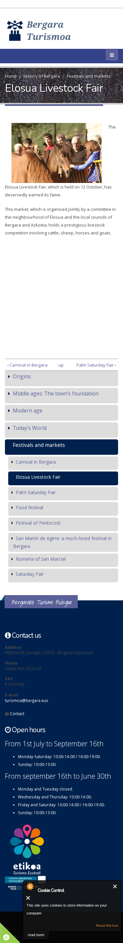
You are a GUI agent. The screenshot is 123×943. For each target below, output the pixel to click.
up (60, 365)
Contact (17, 713)
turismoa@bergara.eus (26, 700)
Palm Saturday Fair (36, 492)
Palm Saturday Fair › (96, 365)
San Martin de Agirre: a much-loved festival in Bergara (62, 542)
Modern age (27, 410)
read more (36, 935)
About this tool (107, 925)
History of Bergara (42, 76)
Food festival (29, 507)
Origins (22, 376)
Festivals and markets (89, 76)
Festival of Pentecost (38, 523)
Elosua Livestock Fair (38, 477)
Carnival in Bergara (36, 462)
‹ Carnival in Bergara (27, 365)
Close (115, 886)
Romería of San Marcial (41, 559)
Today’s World (30, 427)
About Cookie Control (29, 886)
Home (11, 76)
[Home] (48, 30)
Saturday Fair (30, 574)
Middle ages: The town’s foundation (55, 393)
